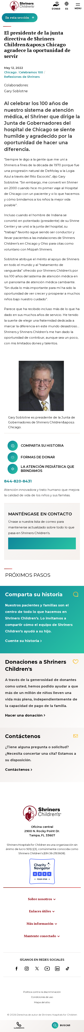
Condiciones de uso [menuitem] (42, 996)
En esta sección (17, 17)
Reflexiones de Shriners (22, 77)
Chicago (10, 72)
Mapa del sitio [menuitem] (42, 1002)
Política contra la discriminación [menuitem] (42, 991)
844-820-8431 (18, 481)
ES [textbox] (66, 9)
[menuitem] (42, 899)
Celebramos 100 (31, 72)
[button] (66, 6)
